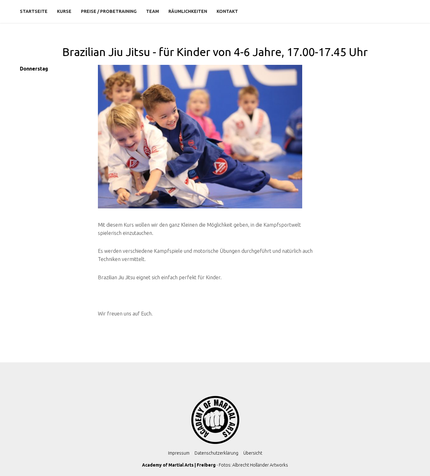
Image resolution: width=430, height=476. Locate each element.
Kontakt (227, 11)
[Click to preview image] (205, 140)
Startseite (34, 11)
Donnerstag (34, 68)
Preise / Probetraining (109, 11)
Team (152, 11)
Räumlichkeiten (187, 11)
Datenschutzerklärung (216, 453)
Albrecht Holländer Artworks (260, 465)
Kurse (64, 11)
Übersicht (252, 453)
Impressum (179, 453)
